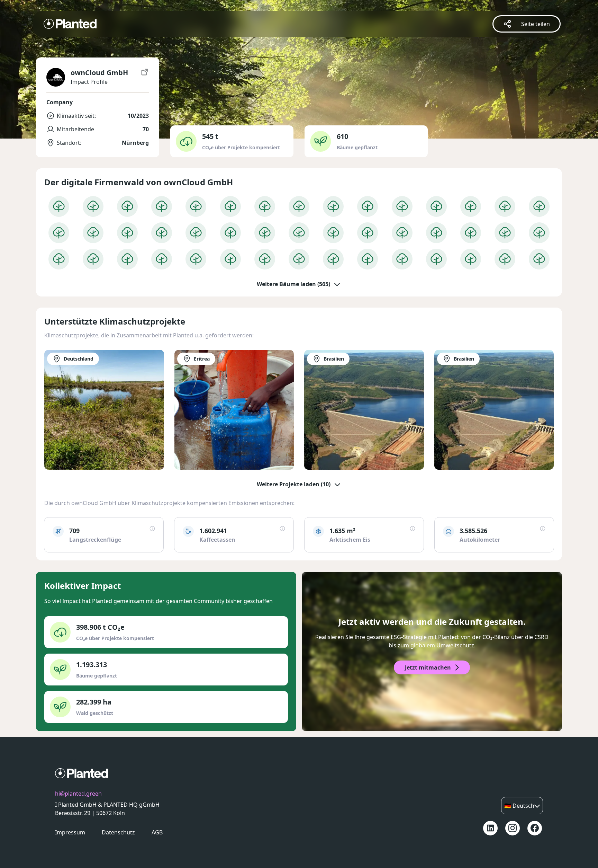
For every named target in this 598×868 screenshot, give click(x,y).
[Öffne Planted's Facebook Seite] (534, 828)
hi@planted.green (78, 793)
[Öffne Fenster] (58, 206)
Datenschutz (118, 832)
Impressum (70, 832)
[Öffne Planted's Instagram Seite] (512, 828)
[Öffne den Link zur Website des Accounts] (145, 77)
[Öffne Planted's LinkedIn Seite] (490, 828)
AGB (157, 832)
